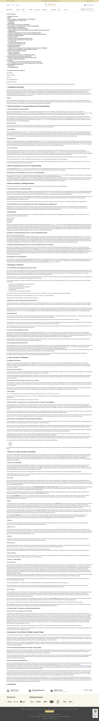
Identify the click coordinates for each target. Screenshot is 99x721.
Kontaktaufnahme (11, 23)
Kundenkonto (11, 21)
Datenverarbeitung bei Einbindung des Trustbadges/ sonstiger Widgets (22, 57)
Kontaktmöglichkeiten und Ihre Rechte (15, 64)
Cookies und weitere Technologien (14, 45)
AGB (45, 709)
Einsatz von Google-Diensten (14, 52)
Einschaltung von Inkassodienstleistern (16, 35)
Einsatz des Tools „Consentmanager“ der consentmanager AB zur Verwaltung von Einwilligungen (28, 47)
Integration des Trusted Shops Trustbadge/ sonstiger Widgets (19, 56)
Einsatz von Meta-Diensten (14, 53)
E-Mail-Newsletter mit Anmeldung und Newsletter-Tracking (20, 38)
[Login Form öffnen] (92, 5)
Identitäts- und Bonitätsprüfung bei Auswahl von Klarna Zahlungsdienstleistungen (25, 32)
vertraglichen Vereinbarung (84, 665)
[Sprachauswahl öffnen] (85, 5)
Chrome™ (50, 393)
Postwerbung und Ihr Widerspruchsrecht (17, 43)
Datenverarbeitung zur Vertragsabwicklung (17, 20)
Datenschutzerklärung (86, 237)
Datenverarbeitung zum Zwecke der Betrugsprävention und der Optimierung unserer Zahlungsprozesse (29, 30)
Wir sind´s (8, 5)
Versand (60, 709)
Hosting (9, 17)
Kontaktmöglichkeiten (13, 67)
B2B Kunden (75, 709)
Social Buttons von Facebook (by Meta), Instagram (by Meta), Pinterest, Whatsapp (25, 61)
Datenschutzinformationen (15, 643)
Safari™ (45, 393)
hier (20, 254)
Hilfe (71, 709)
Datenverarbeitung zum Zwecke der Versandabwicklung (19, 24)
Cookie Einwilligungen (39, 709)
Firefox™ (54, 393)
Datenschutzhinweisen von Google (34, 469)
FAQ (13, 5)
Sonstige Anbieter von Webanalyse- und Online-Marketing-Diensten (22, 54)
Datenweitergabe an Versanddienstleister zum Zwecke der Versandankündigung (23, 25)
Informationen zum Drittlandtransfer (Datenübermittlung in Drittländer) (23, 49)
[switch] (95, 716)
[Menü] (97, 709)
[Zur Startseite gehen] (50, 4)
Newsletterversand (12, 41)
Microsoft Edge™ (40, 393)
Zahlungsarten (55, 709)
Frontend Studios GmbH (52, 718)
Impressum (49, 709)
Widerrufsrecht (66, 709)
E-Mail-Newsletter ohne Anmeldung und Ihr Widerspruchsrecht (20, 39)
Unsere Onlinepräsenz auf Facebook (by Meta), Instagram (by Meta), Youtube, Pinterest (26, 63)
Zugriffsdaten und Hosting (13, 16)
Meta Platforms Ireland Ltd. (45, 564)
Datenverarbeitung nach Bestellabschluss (17, 58)
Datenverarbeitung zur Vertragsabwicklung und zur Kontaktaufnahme (21, 19)
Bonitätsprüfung (12, 31)
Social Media (10, 60)
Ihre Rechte (11, 65)
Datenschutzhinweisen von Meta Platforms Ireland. (70, 575)
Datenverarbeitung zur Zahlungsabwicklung (16, 27)
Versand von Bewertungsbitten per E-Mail (17, 42)
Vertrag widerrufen (49, 711)
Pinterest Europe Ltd (62, 613)
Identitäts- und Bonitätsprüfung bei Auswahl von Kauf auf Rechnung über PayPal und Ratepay (27, 34)
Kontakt (22, 709)
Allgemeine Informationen (14, 46)
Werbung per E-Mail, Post (13, 36)
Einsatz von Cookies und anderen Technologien (17, 50)
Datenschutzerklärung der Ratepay (49, 249)
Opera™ (58, 393)
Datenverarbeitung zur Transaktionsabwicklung (18, 28)
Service (17, 5)
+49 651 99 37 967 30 (10, 1)
